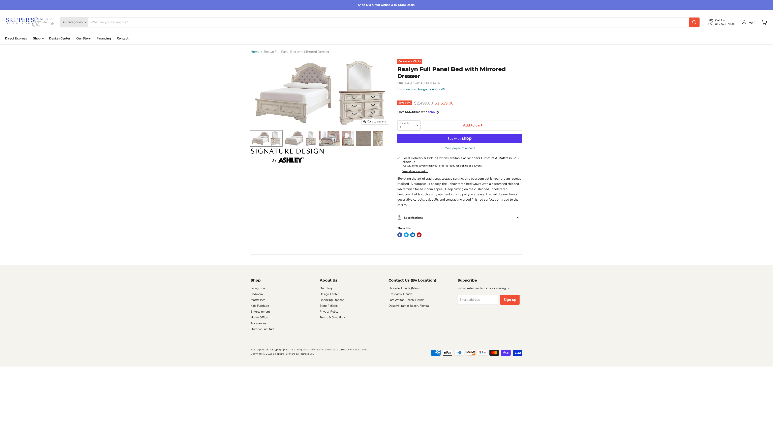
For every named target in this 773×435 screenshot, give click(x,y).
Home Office (259, 317)
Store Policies (329, 306)
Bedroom (257, 294)
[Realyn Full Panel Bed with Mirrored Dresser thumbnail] (266, 138)
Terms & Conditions (333, 317)
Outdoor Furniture (262, 329)
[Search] (694, 22)
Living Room (259, 288)
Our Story (83, 38)
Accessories (258, 323)
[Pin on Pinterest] (419, 234)
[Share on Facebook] (399, 234)
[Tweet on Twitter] (406, 234)
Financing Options (332, 300)
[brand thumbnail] (287, 156)
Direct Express (16, 38)
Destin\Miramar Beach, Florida (409, 306)
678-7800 (724, 24)
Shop (37, 38)
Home (255, 52)
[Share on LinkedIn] (412, 234)
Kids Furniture (260, 306)
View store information (415, 171)
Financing (104, 38)
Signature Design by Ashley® (423, 89)
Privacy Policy (329, 312)
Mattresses (258, 300)
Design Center (59, 38)
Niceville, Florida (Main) (404, 288)
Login (751, 22)
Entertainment (260, 312)
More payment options (460, 148)
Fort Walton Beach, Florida (406, 300)
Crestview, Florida (400, 294)
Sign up (509, 299)
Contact (122, 38)
